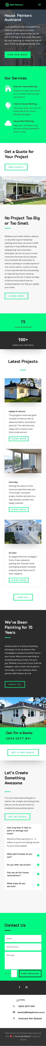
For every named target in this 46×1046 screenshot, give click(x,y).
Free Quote (16, 167)
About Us (15, 684)
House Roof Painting (23, 121)
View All (23, 597)
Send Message (30, 973)
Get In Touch (17, 817)
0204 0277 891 (26, 1006)
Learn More (16, 296)
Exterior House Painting (25, 86)
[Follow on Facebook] (19, 987)
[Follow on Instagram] (26, 987)
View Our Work (17, 55)
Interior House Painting (25, 103)
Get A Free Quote (23, 752)
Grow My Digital (23, 1036)
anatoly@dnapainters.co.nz (31, 1012)
